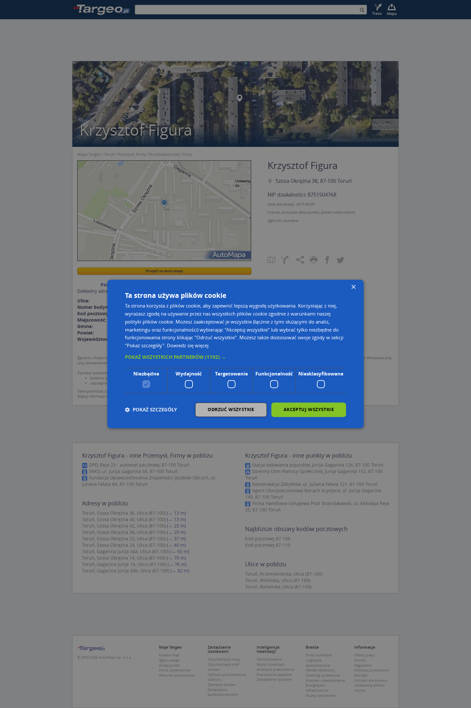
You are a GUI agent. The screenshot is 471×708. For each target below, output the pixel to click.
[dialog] (235, 354)
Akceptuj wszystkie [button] (309, 410)
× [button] (353, 287)
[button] (235, 357)
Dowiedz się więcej (188, 345)
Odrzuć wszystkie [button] (231, 410)
